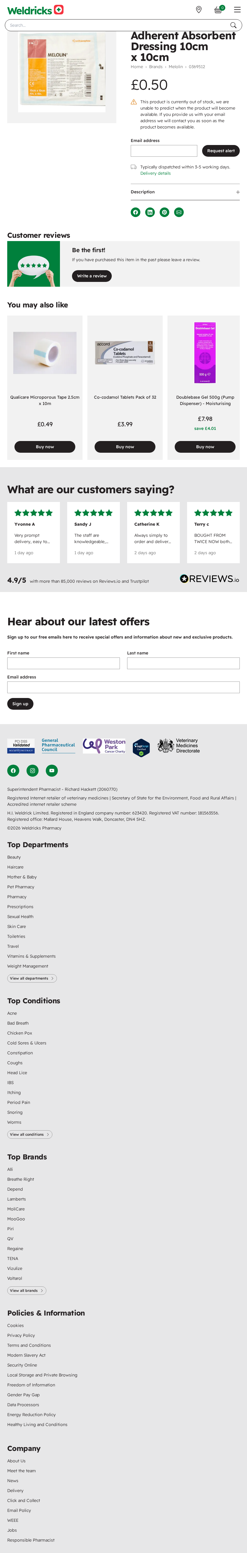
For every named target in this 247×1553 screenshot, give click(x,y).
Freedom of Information (31, 1385)
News (12, 1480)
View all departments (29, 978)
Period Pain (18, 1102)
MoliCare (16, 1209)
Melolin (176, 66)
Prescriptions (20, 906)
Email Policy (19, 1510)
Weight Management (27, 966)
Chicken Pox (19, 1033)
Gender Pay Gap (23, 1394)
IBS (10, 1082)
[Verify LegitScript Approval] (141, 748)
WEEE (12, 1520)
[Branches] (198, 9)
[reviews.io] (210, 580)
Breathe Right (20, 1179)
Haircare (15, 867)
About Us (16, 1461)
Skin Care (16, 926)
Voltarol (14, 1278)
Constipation (20, 1053)
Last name (137, 653)
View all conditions (27, 1134)
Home (137, 66)
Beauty (14, 857)
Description (143, 192)
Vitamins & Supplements (31, 956)
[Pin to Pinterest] (164, 212)
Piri (10, 1228)
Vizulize (14, 1268)
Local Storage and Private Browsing (42, 1375)
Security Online (22, 1365)
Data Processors (23, 1404)
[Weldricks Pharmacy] (35, 9)
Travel (13, 946)
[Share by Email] (179, 212)
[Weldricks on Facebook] (13, 771)
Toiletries (16, 936)
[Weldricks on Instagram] (33, 771)
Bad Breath (18, 1023)
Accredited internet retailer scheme (42, 804)
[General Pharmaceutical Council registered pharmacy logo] (59, 748)
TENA (12, 1258)
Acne (12, 1013)
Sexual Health (20, 916)
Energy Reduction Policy (31, 1414)
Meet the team (21, 1470)
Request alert (221, 150)
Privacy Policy (21, 1335)
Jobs (12, 1530)
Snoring (15, 1112)
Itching (14, 1092)
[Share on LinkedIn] (150, 212)
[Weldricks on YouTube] (52, 771)
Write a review (92, 276)
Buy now (45, 446)
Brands (156, 66)
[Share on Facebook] (135, 212)
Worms (14, 1122)
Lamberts (16, 1199)
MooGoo (16, 1219)
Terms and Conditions (29, 1345)
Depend (15, 1189)
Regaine (15, 1248)
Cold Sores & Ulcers (26, 1043)
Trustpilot (139, 581)
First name (18, 653)
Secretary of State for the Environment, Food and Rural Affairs (173, 798)
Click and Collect (23, 1500)
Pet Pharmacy (20, 887)
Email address (145, 140)
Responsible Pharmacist (31, 1540)
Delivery (15, 1490)
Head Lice (17, 1072)
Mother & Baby (22, 877)
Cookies (15, 1325)
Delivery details (155, 173)
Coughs (15, 1062)
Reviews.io (109, 581)
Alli (10, 1169)
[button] (237, 9)
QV (10, 1238)
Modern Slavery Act (26, 1355)
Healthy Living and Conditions (37, 1424)
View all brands (24, 1290)
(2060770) (107, 789)
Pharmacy (17, 896)
